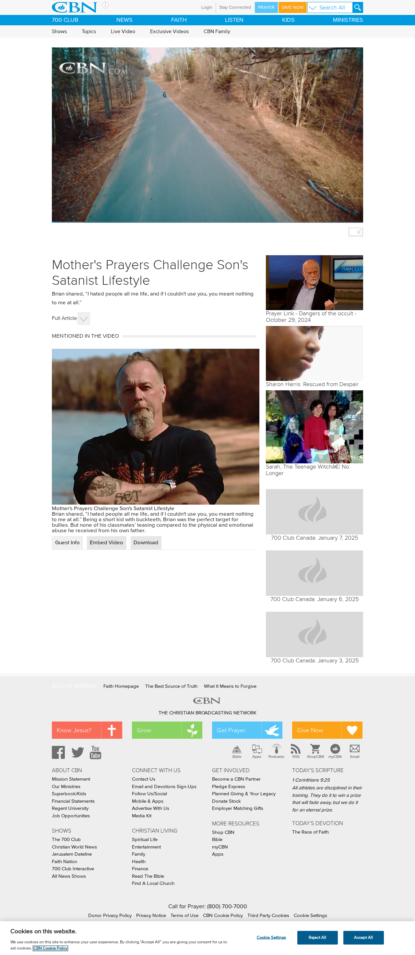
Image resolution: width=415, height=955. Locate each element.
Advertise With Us (150, 808)
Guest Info (67, 543)
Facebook (57, 752)
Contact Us (143, 779)
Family (138, 854)
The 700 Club (66, 839)
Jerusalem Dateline (72, 854)
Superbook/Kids (69, 793)
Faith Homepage (121, 686)
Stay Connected (235, 7)
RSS (296, 756)
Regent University (70, 808)
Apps (256, 756)
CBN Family (217, 31)
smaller (356, 232)
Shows (59, 31)
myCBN (335, 756)
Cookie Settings (310, 915)
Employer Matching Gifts (237, 808)
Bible (237, 756)
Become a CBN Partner (236, 779)
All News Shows (69, 876)
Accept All (363, 938)
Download (146, 543)
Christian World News (74, 847)
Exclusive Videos (169, 31)
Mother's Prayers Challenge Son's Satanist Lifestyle (113, 508)
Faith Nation (64, 861)
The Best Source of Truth (171, 686)
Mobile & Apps (147, 801)
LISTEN (234, 20)
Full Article (64, 318)
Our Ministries (66, 786)
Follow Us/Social (149, 793)
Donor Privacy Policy (110, 915)
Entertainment (146, 847)
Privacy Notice (151, 915)
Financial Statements (73, 801)
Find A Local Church (153, 883)
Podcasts (276, 756)
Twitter (76, 752)
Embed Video (106, 543)
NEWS (124, 20)
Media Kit (141, 815)
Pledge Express (228, 786)
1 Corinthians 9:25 (311, 780)
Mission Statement (71, 779)
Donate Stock (226, 801)
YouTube (96, 752)
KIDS (288, 20)
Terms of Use (184, 915)
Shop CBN (223, 832)
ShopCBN (315, 756)
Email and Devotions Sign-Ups (164, 786)
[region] (207, 938)
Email (355, 756)
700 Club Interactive (73, 868)
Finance (140, 868)
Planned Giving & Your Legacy (244, 793)
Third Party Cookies (268, 915)
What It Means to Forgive (230, 686)
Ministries (348, 20)
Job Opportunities (71, 815)
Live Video (123, 31)
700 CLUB (65, 20)
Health (139, 861)
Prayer (266, 7)
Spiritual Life (145, 839)
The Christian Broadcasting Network (207, 712)
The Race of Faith (310, 832)
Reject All (317, 938)
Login (206, 7)
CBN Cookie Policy (223, 915)
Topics (89, 31)
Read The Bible (148, 876)
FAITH (179, 20)
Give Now (292, 7)
